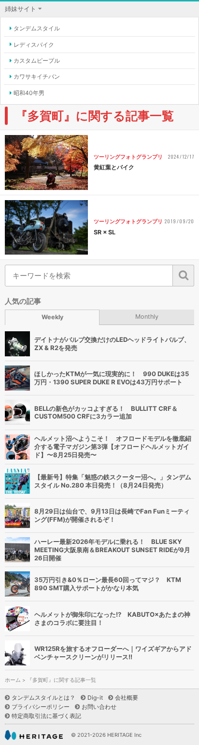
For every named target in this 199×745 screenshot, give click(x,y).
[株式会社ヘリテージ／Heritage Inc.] (34, 735)
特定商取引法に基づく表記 (46, 715)
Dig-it (95, 697)
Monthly (146, 316)
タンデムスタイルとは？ (43, 697)
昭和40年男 (29, 92)
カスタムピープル (37, 60)
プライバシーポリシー (41, 706)
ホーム (13, 680)
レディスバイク (34, 44)
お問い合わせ (99, 706)
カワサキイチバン (37, 76)
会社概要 (126, 697)
